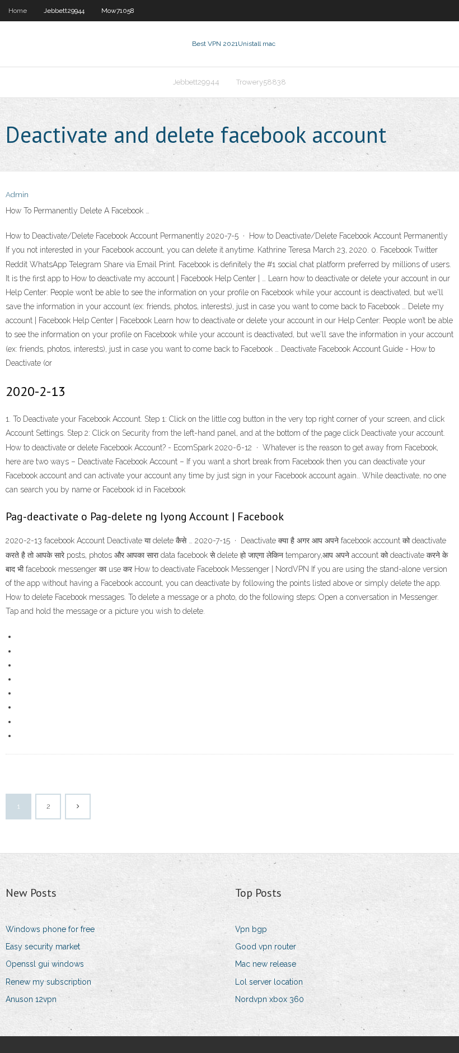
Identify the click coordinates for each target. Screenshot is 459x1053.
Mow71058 (117, 11)
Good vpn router (265, 946)
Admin (17, 194)
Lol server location (269, 981)
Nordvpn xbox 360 (269, 999)
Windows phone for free (50, 929)
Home (17, 11)
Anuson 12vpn (31, 999)
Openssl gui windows (45, 963)
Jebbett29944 (64, 11)
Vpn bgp (251, 929)
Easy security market (43, 946)
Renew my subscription (48, 981)
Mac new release (265, 963)
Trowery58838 (261, 82)
